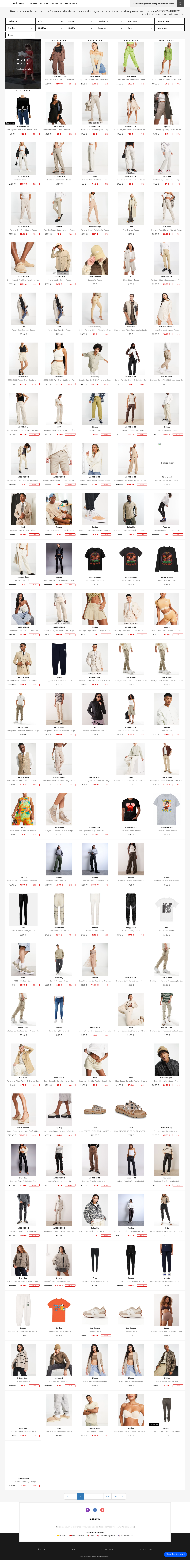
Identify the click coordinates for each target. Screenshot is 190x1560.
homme (44, 4)
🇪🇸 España (61, 1535)
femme (33, 4)
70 (115, 1496)
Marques (56, 4)
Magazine (71, 4)
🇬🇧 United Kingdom (106, 1535)
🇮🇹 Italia (90, 1535)
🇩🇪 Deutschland (76, 1535)
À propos (41, 1549)
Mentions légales (145, 1549)
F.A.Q (73, 1549)
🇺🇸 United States (125, 1535)
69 (107, 1496)
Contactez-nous (107, 1549)
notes (131, 1527)
